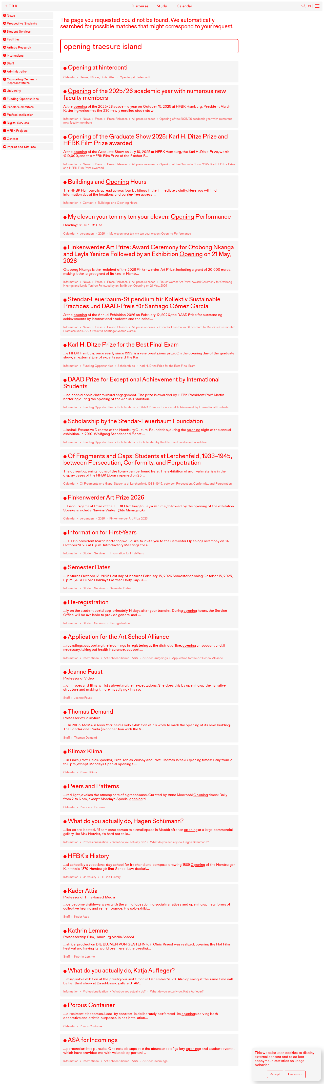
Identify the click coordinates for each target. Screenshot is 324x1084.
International (15, 55)
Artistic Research (19, 47)
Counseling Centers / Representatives (22, 81)
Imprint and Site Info (21, 146)
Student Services (19, 31)
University (14, 90)
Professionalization (20, 114)
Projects (17, 130)
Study (162, 6)
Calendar (184, 6)
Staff (10, 63)
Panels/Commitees (20, 106)
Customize (295, 1074)
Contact (12, 138)
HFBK (11, 6)
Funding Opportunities (23, 98)
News (11, 15)
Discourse (140, 6)
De (309, 6)
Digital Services (18, 122)
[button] (4, 15)
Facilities (13, 39)
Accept (275, 1074)
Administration (17, 71)
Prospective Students (22, 23)
